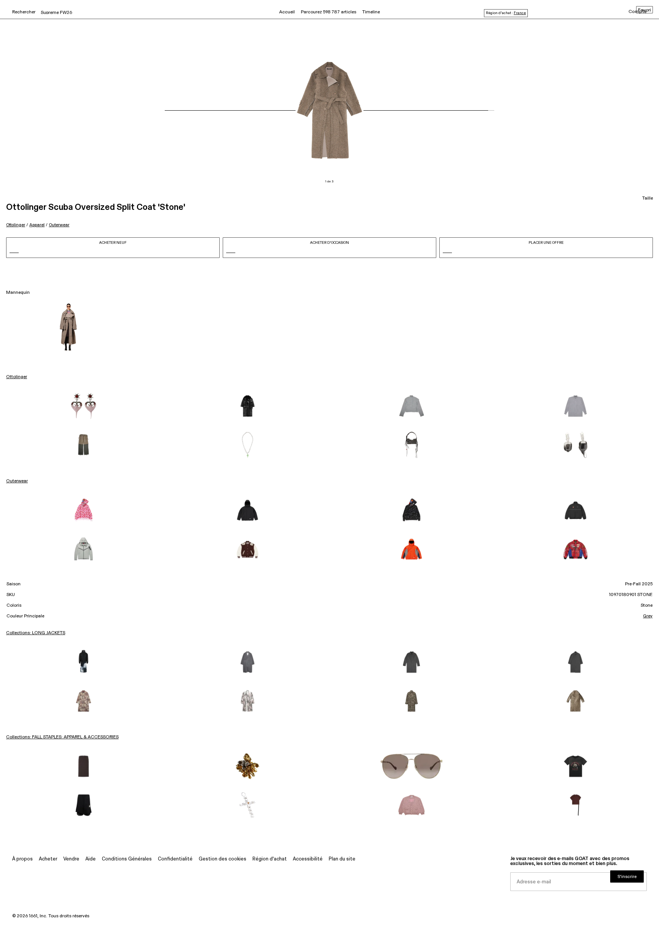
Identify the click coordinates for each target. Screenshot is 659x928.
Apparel (37, 225)
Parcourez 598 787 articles (328, 12)
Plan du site (342, 859)
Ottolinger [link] (16, 377)
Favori (644, 10)
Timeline (371, 12)
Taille (647, 198)
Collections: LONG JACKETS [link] (35, 633)
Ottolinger (15, 225)
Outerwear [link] (17, 481)
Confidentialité (175, 859)
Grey (648, 616)
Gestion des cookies (222, 859)
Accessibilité (308, 859)
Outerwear (59, 225)
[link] (83, 406)
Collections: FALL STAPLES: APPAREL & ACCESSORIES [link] (62, 737)
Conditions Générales (127, 859)
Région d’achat (269, 859)
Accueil (287, 12)
